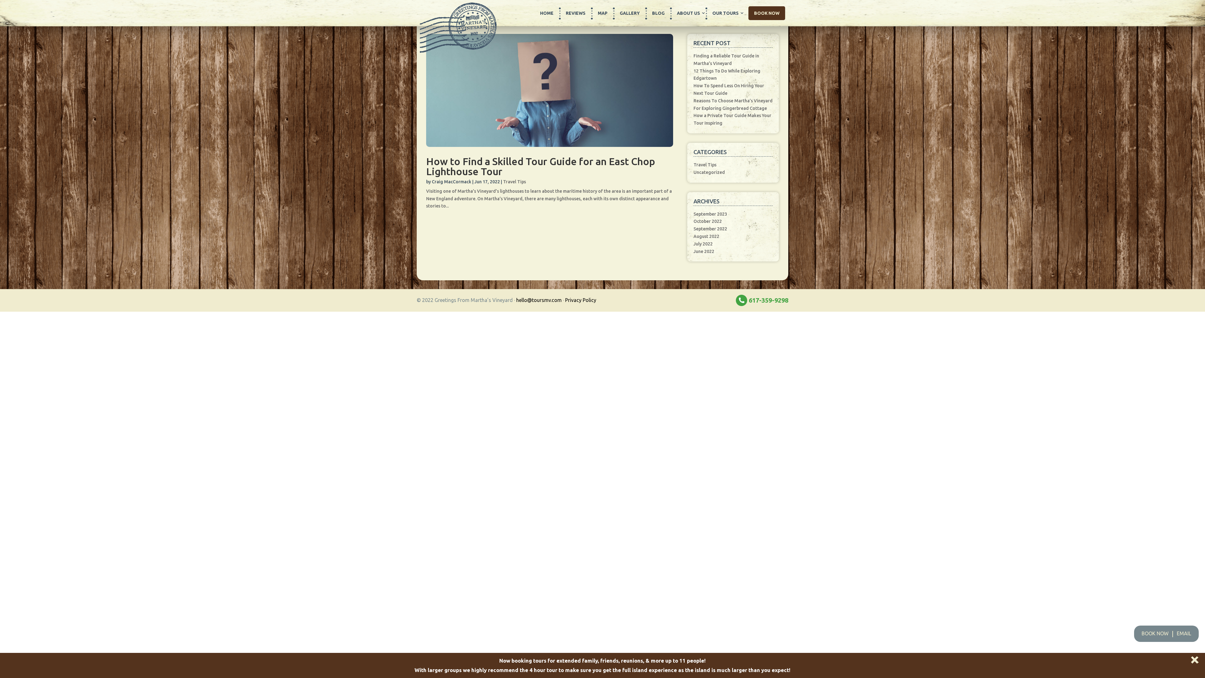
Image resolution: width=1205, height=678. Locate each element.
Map (603, 13)
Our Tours (725, 13)
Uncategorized (709, 172)
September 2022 (710, 228)
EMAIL (1184, 633)
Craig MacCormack (451, 181)
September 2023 (710, 214)
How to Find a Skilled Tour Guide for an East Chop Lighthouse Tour (540, 166)
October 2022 (708, 221)
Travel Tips (514, 181)
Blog (658, 13)
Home (547, 13)
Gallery (630, 13)
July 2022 (703, 243)
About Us (688, 13)
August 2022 (706, 236)
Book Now (766, 13)
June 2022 (704, 251)
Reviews (576, 13)
